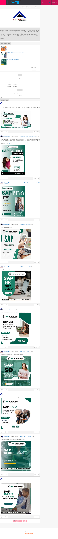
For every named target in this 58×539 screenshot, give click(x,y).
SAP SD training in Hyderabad (25, 351)
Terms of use (20, 529)
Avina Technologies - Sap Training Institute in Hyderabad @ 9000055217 (20, 45)
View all (34, 69)
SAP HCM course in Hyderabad (25, 266)
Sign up (54, 2)
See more (10, 110)
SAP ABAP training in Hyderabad (13, 59)
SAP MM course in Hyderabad (25, 309)
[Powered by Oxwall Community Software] (29, 533)
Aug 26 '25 (36, 131)
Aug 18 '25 (36, 178)
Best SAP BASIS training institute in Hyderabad (15, 52)
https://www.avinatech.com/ (5, 39)
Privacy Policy (29, 529)
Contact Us (38, 529)
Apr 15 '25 (36, 262)
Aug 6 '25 (37, 219)
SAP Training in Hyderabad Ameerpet (26, 102)
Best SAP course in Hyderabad (25, 224)
